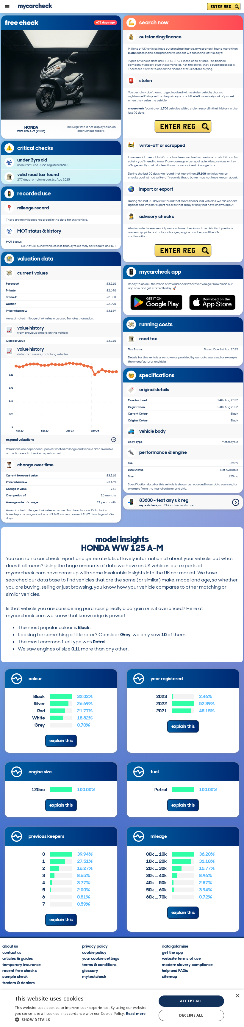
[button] (83, 1020)
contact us (11, 952)
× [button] (237, 996)
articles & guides (17, 958)
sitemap (169, 976)
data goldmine (175, 945)
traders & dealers (18, 982)
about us (10, 945)
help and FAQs (175, 970)
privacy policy (95, 945)
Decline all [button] (191, 1015)
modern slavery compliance (187, 964)
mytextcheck (94, 976)
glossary (90, 970)
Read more (136, 1013)
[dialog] (122, 1008)
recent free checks (19, 970)
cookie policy (94, 952)
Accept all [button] (191, 1001)
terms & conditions (99, 964)
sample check (15, 976)
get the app (172, 952)
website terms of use (181, 958)
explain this (61, 740)
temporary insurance (21, 964)
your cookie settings (100, 958)
